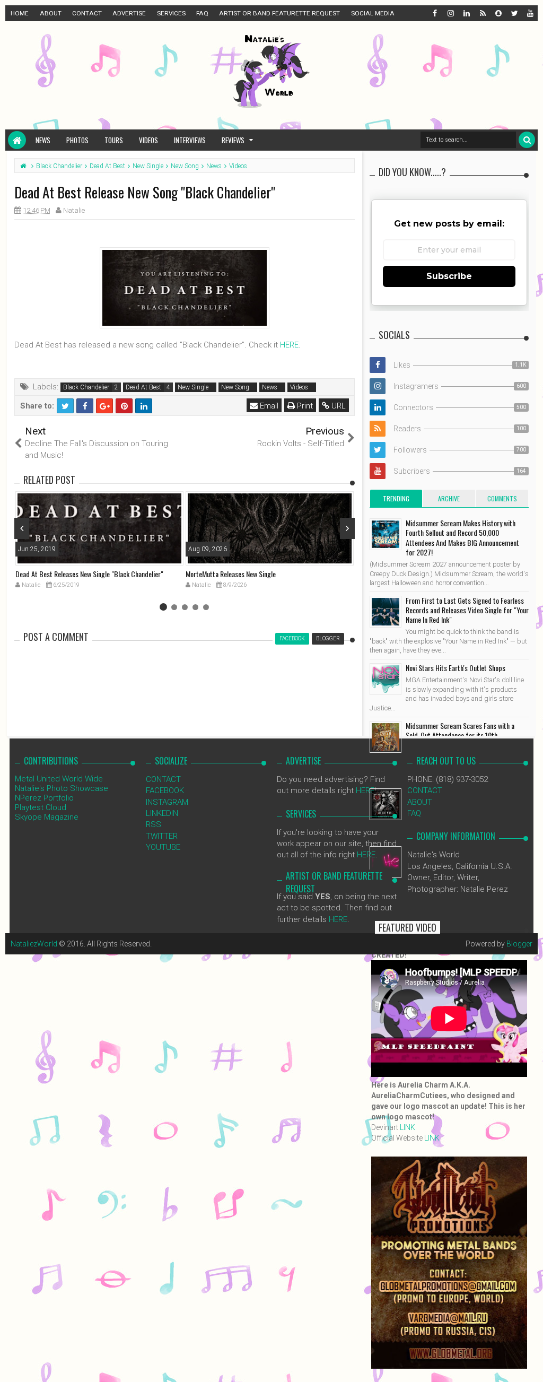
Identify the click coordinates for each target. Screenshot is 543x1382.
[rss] (482, 13)
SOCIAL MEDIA (373, 13)
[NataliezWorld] (17, 140)
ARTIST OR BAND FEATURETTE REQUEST (279, 13)
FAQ (202, 13)
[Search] (527, 140)
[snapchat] (498, 13)
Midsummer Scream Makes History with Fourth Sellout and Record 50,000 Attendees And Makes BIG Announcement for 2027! (462, 537)
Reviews (233, 140)
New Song (235, 387)
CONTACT (87, 13)
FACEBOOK (165, 790)
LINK (407, 1127)
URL (337, 406)
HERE (289, 345)
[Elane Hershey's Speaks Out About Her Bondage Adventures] (385, 862)
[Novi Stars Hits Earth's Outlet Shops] (385, 679)
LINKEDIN (162, 813)
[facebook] (434, 13)
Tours (113, 140)
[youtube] (530, 13)
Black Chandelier (86, 387)
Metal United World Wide (59, 779)
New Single (193, 387)
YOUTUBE (163, 847)
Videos (148, 140)
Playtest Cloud (40, 807)
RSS (153, 824)
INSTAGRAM (167, 802)
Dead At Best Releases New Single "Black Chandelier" (89, 573)
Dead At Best (143, 387)
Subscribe (449, 276)
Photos (77, 140)
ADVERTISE (129, 13)
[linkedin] (466, 13)
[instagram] (450, 13)
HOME (20, 13)
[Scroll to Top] (529, 1363)
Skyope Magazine (46, 817)
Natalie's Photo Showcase (61, 788)
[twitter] (514, 13)
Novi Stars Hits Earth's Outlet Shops (455, 667)
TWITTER (162, 836)
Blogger (519, 944)
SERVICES (171, 13)
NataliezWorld (34, 944)
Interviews (190, 140)
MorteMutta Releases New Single (231, 573)
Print (304, 406)
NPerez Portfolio (44, 798)
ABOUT (51, 13)
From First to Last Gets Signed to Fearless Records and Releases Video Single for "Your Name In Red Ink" (467, 610)
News (43, 140)
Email (268, 406)
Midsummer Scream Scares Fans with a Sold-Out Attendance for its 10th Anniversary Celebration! (460, 735)
